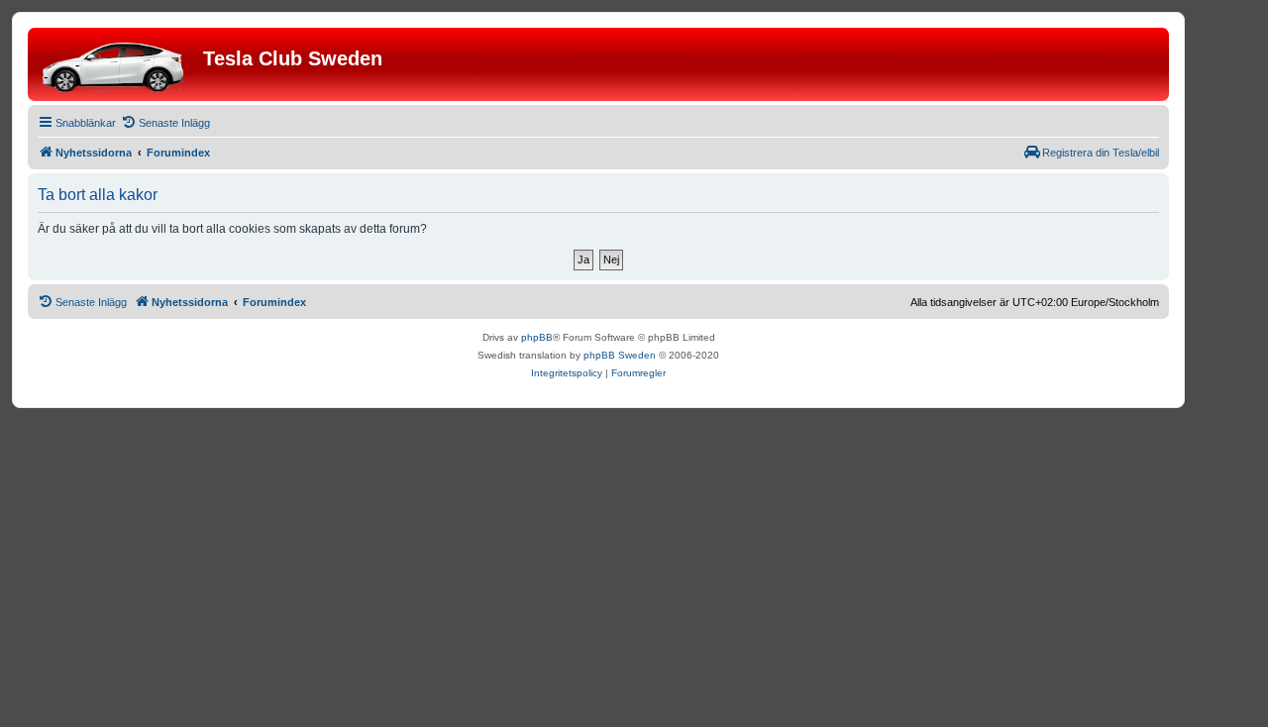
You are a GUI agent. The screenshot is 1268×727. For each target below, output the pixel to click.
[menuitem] (165, 123)
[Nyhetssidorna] (118, 64)
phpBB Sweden (619, 355)
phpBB (537, 337)
